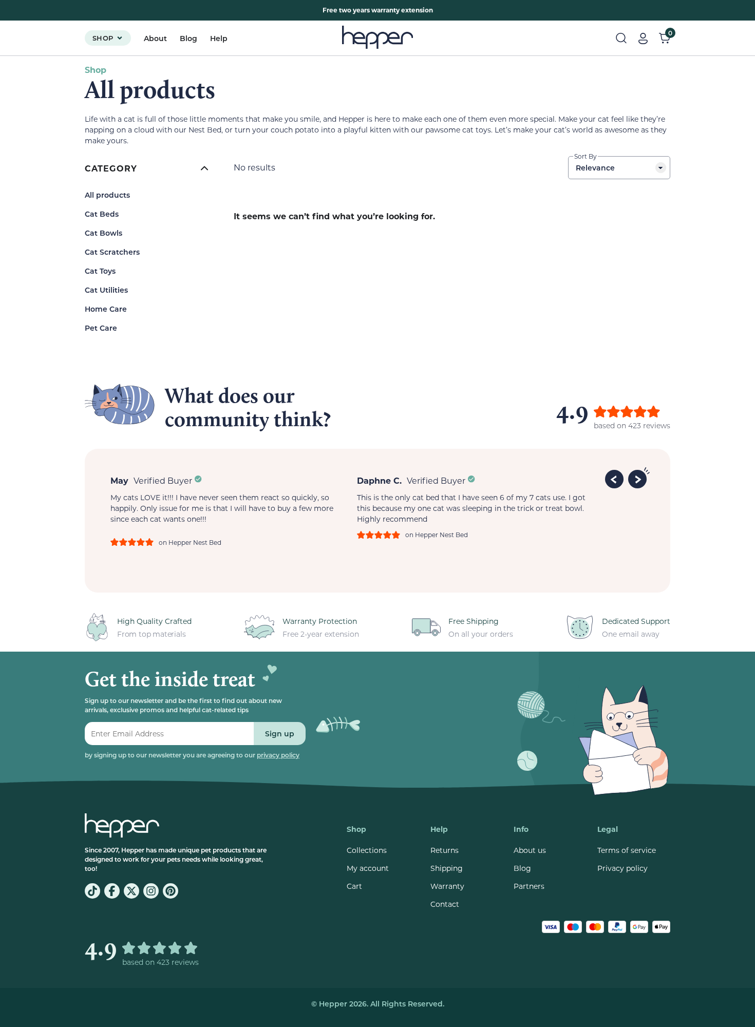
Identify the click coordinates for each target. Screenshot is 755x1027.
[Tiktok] (92, 891)
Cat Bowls (103, 233)
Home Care (106, 309)
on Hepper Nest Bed (190, 542)
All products (107, 195)
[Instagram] (151, 891)
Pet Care (101, 328)
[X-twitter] (131, 891)
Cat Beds (102, 214)
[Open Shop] (119, 38)
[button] (616, 477)
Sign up (279, 733)
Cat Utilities (106, 290)
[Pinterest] (170, 891)
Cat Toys (100, 271)
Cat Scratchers (112, 252)
